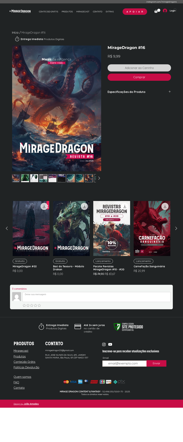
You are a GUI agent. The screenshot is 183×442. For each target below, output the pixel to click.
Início (15, 32)
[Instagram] (104, 344)
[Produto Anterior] (7, 228)
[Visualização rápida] (31, 228)
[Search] (175, 10)
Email (106, 358)
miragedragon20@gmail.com (59, 350)
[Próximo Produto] (176, 228)
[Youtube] (110, 344)
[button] (109, 11)
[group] (91, 240)
